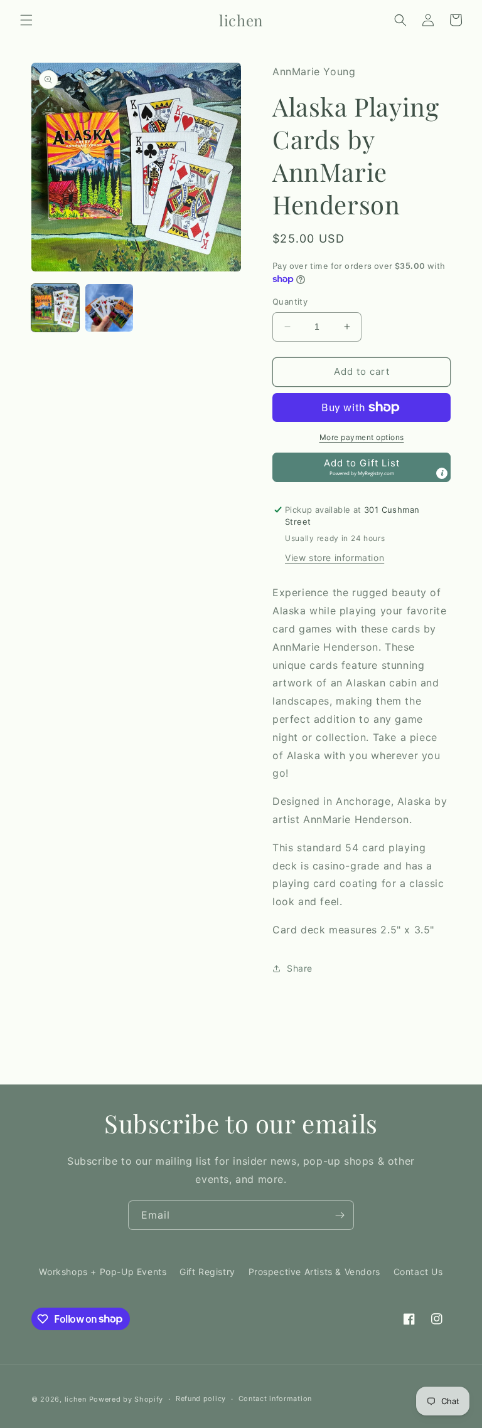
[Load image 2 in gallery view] (109, 308)
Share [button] (300, 968)
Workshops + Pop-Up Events (102, 1271)
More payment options (361, 437)
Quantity (290, 302)
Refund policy (201, 1398)
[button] (26, 20)
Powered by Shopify (126, 1399)
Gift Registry (207, 1271)
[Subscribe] (339, 1215)
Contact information (275, 1398)
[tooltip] (441, 473)
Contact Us (418, 1271)
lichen (76, 1399)
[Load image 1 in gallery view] (55, 308)
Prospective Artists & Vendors (314, 1271)
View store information (334, 557)
